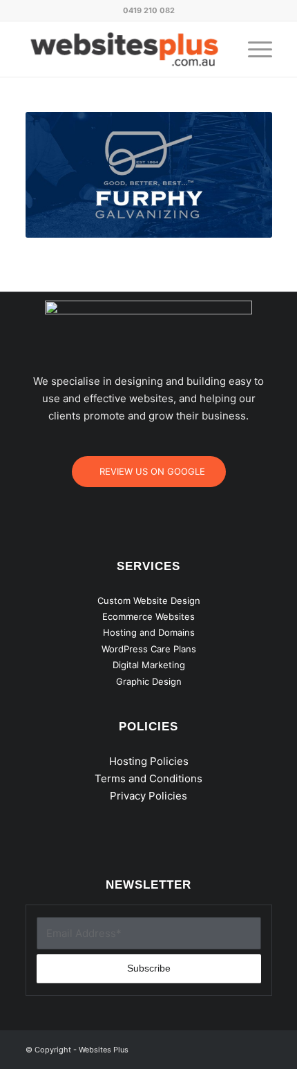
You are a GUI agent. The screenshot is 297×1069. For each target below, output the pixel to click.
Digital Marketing (149, 664)
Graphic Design (149, 681)
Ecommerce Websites (148, 616)
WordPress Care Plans (149, 648)
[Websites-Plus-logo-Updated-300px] (124, 49)
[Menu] (253, 49)
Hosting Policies (149, 761)
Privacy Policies (148, 795)
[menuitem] (253, 49)
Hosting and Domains (149, 632)
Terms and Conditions (148, 778)
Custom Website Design (148, 600)
